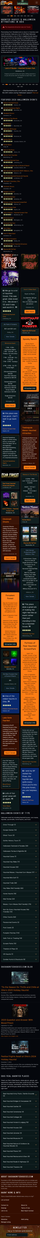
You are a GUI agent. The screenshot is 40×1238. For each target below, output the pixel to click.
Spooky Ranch (7, 139)
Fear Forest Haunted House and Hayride (20, 68)
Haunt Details (10, 558)
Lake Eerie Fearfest (9, 197)
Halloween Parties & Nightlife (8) (15, 851)
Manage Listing (6, 1222)
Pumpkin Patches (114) (11, 933)
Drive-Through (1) (9, 825)
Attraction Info (10, 644)
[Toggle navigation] (36, 2)
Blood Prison (7, 124)
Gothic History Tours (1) (11, 840)
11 (36, 84)
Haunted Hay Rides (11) (11, 862)
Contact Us (4, 1205)
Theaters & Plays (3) (10, 949)
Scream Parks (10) (9, 943)
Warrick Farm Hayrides (10, 155)
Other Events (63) (9, 917)
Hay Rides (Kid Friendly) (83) (13, 888)
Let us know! (5, 1200)
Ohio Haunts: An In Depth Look (9, 1036)
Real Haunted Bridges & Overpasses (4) (17, 1101)
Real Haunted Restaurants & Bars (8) (16, 1156)
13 (21, 86)
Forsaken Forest (8, 134)
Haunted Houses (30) (11, 867)
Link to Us (4, 1211)
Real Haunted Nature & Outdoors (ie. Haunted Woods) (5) (16, 1145)
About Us (24, 1205)
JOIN (31, 1235)
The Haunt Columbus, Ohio (11, 181)
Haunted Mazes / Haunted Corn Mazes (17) (18, 872)
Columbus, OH (30, 411)
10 (33, 84)
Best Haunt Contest (27, 1211)
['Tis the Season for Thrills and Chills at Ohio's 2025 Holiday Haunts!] (20, 978)
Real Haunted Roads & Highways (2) (16, 1162)
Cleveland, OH (10, 579)
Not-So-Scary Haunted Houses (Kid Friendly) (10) (16, 911)
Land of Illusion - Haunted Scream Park (15, 212)
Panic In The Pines (8, 150)
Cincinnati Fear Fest (9, 223)
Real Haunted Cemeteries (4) (13, 1112)
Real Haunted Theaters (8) (12, 1167)
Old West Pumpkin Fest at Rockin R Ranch (16, 165)
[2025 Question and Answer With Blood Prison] (20, 1010)
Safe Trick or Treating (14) (12, 938)
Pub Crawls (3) (8, 928)
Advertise (4, 1219)
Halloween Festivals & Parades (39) (15, 846)
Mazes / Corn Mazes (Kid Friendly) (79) (17, 904)
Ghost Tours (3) (9, 835)
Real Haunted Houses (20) (12, 1128)
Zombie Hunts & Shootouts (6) (14, 959)
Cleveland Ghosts (8, 113)
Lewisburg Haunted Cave (11, 160)
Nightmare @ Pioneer (9, 129)
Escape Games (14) (10, 830)
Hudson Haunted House (10, 103)
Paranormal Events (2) (11, 922)
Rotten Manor (7, 144)
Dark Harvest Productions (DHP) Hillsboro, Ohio (18, 171)
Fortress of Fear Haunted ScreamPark (15, 202)
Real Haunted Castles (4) (12, 1106)
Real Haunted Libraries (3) (12, 1133)
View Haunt (10, 405)
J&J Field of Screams (9, 239)
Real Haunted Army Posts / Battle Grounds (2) (18, 1095)
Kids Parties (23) (9, 899)
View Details (10, 337)
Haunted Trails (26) (10, 883)
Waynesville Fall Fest (9, 249)
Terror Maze (7, 228)
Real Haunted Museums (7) (13, 1138)
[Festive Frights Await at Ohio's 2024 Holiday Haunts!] (20, 1047)
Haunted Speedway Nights (11, 108)
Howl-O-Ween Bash (9, 233)
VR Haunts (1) (8, 954)
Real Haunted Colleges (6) (12, 1117)
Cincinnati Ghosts (8, 186)
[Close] (38, 1227)
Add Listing (24, 1219)
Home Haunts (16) (9, 894)
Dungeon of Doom (9, 191)
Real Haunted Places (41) (12, 1151)
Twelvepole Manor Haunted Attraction (15, 244)
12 (18, 86)
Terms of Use (25, 1208)
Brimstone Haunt (8, 218)
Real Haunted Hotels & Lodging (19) (16, 1122)
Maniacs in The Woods (10, 118)
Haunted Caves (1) (9, 856)
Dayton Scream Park (9, 207)
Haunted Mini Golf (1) (10, 878)
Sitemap (3, 1208)
